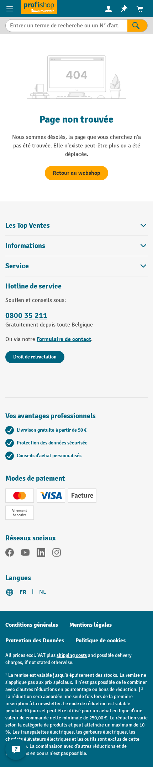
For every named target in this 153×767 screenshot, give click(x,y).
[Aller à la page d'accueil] (39, 7)
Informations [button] (25, 245)
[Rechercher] (137, 25)
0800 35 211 (26, 315)
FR (23, 592)
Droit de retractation (35, 357)
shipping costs (72, 655)
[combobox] (66, 25)
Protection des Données (34, 640)
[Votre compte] (108, 8)
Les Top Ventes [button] (27, 225)
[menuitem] (108, 8)
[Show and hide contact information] (16, 749)
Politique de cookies (100, 640)
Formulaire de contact (64, 339)
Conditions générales (31, 624)
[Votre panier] (140, 8)
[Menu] (10, 8)
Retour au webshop (76, 173)
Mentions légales (90, 624)
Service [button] (17, 265)
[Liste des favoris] (124, 8)
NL (42, 592)
